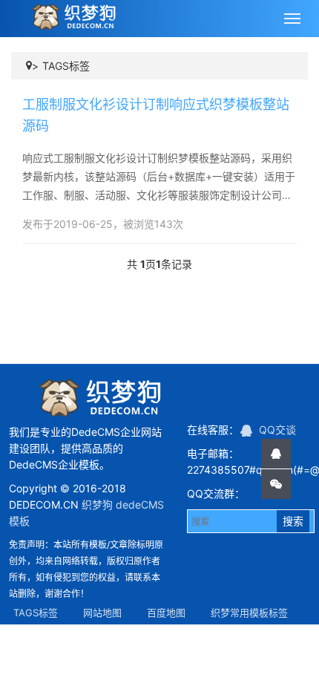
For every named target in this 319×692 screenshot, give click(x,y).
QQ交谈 (276, 429)
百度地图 (166, 612)
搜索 (293, 521)
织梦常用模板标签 (249, 612)
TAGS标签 (66, 65)
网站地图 (102, 612)
